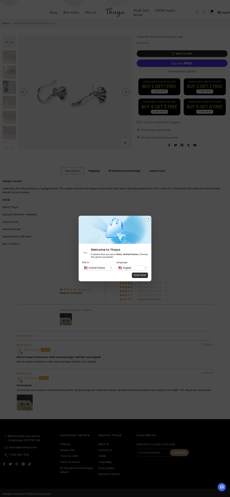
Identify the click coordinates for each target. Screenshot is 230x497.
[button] (98, 268)
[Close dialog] (148, 219)
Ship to (85, 262)
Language (121, 262)
